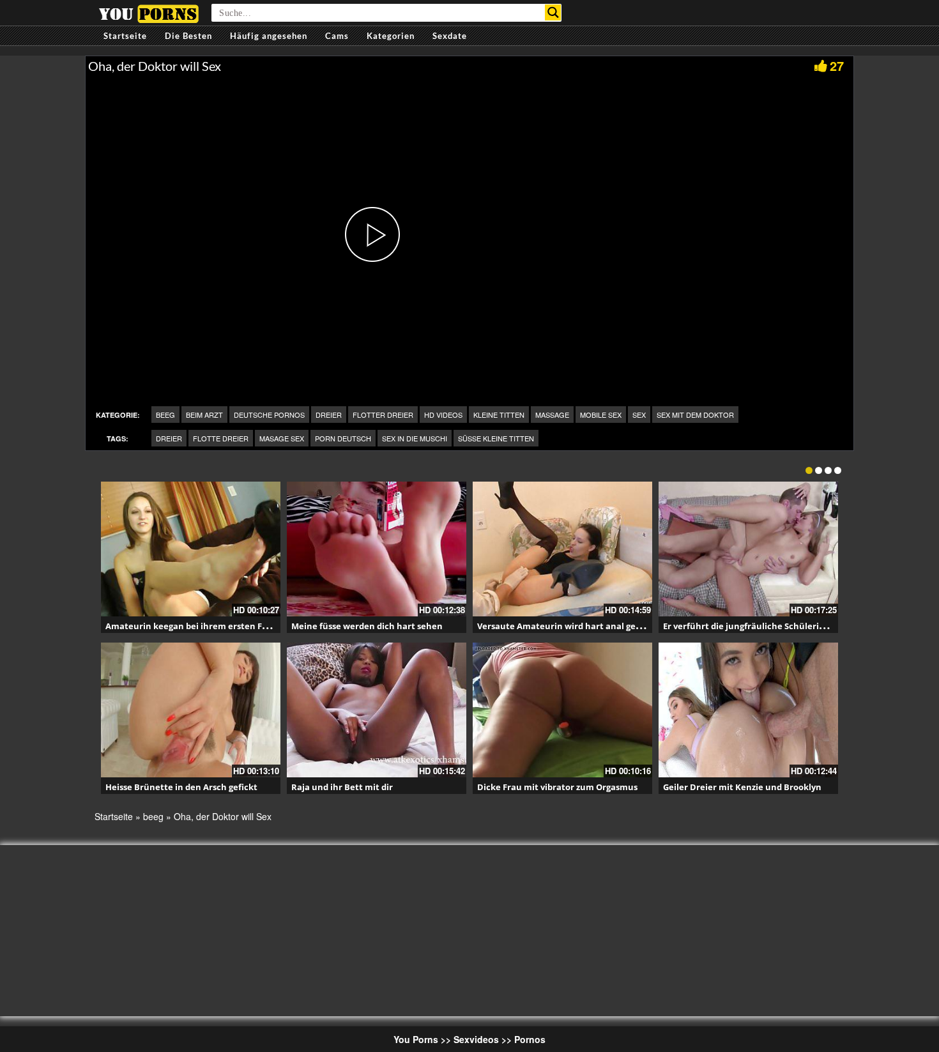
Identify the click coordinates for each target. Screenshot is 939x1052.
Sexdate (449, 36)
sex (639, 414)
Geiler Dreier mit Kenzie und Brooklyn (742, 787)
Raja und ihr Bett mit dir (342, 787)
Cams (337, 36)
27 (837, 65)
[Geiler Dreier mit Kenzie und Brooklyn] (748, 710)
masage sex (281, 438)
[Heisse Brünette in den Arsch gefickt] (190, 710)
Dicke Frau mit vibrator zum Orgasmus (557, 787)
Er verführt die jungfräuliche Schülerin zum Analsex (771, 626)
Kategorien (391, 36)
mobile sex (601, 414)
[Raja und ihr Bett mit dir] (376, 710)
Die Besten (188, 36)
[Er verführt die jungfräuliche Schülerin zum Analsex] (748, 549)
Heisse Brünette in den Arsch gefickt (181, 787)
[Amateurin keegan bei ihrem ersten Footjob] (190, 549)
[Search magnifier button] (553, 12)
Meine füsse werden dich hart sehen (367, 626)
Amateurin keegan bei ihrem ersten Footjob (197, 626)
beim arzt (204, 414)
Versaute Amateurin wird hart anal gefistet (567, 626)
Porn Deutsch (343, 438)
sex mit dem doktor (695, 414)
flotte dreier (220, 438)
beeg (165, 414)
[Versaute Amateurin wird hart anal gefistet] (562, 549)
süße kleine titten (496, 438)
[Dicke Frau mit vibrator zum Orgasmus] (562, 710)
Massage (552, 414)
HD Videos (443, 414)
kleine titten (498, 414)
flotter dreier (383, 414)
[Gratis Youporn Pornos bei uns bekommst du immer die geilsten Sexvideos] (148, 12)
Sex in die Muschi (414, 438)
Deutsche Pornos (269, 414)
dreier (329, 414)
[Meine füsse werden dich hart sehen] (376, 549)
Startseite (125, 36)
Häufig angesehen (268, 36)
